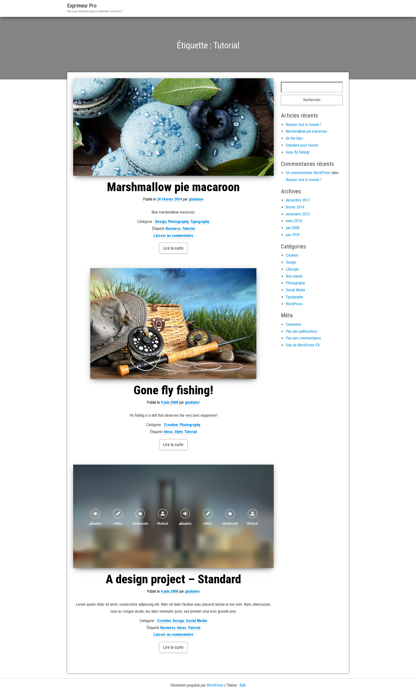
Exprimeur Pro (82, 6)
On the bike (294, 138)
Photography (178, 221)
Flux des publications (301, 331)
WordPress (294, 304)
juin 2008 (292, 228)
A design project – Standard (173, 579)
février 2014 (295, 207)
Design (160, 221)
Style (179, 431)
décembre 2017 (298, 200)
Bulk (243, 685)
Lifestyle (292, 269)
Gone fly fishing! (173, 390)
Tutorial (188, 228)
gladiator (196, 199)
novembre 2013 (298, 214)
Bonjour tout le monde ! (303, 124)
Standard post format (302, 145)
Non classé (294, 276)
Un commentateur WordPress (308, 172)
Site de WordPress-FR (303, 345)
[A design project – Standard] (173, 516)
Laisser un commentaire (173, 235)
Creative (171, 424)
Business (173, 228)
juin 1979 (292, 235)
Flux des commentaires (303, 338)
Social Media (196, 620)
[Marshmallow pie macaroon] (173, 127)
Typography (199, 221)
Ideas (168, 431)
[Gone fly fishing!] (173, 323)
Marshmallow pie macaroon (173, 187)
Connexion (293, 324)
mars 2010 (294, 221)
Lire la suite (173, 248)
